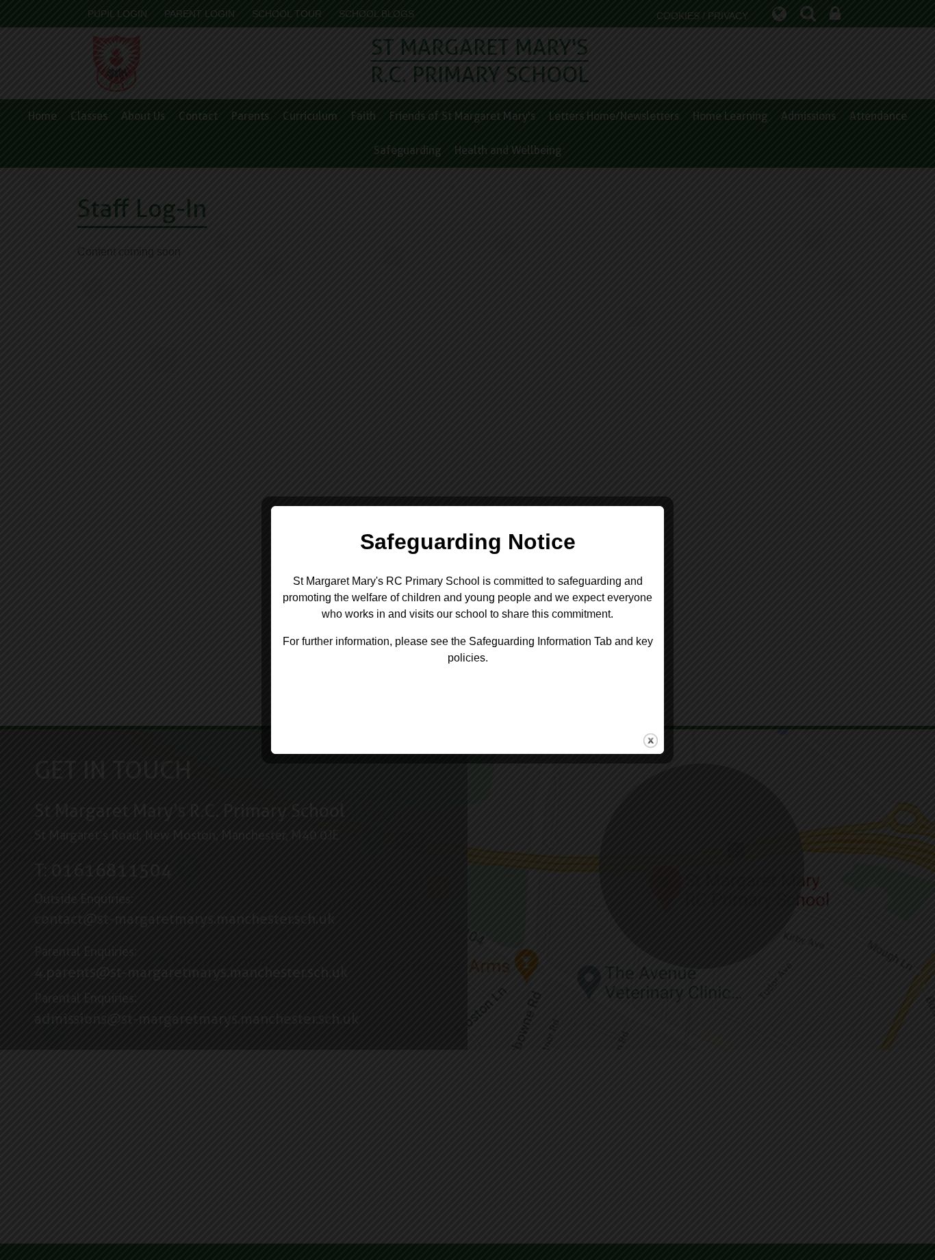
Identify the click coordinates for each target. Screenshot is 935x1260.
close (650, 740)
